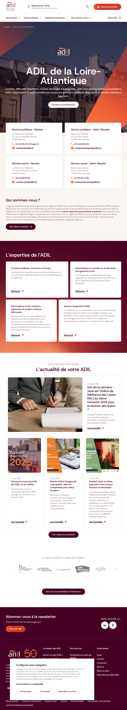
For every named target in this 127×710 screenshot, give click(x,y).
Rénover (100, 666)
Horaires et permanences (63, 104)
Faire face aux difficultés (108, 674)
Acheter (100, 658)
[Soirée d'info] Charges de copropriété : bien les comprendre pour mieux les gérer (63, 486)
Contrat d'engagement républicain (19, 705)
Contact (63, 701)
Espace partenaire (109, 6)
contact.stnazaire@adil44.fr (88, 148)
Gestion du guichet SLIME (77, 306)
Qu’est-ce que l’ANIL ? (53, 654)
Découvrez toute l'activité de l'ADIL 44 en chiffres (24, 483)
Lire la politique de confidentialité (29, 684)
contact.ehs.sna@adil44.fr (87, 182)
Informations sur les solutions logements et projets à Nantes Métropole (26, 309)
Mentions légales (77, 701)
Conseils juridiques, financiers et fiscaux (31, 268)
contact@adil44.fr (24, 148)
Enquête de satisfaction (31, 701)
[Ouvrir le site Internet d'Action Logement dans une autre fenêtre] (63, 569)
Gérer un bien (103, 670)
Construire (102, 662)
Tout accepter (25, 691)
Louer (99, 654)
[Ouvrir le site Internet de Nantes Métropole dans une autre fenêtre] (44, 569)
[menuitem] (13, 18)
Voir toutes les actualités (63, 534)
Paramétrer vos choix (67, 691)
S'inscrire (14, 629)
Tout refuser (45, 691)
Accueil (7, 27)
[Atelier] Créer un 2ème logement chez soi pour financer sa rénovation (101, 484)
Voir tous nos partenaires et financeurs (63, 591)
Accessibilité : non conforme (99, 701)
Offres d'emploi (12, 701)
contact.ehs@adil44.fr (26, 182)
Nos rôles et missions (19, 226)
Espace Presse (51, 701)
